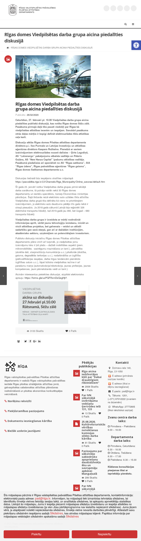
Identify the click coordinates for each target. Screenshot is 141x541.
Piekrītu (36, 534)
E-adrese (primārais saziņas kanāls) (120, 377)
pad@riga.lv (128, 391)
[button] (136, 45)
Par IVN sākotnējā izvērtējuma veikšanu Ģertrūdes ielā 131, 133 (91, 402)
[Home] (8, 47)
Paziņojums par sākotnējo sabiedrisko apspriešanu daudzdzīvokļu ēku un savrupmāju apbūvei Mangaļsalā (92, 462)
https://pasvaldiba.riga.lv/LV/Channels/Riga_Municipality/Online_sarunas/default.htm (60, 181)
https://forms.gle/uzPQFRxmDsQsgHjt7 (46, 278)
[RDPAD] (31, 9)
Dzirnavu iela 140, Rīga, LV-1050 (119, 369)
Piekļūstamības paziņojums (26, 411)
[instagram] (127, 8)
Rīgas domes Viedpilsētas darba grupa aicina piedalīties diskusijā (48, 106)
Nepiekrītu (104, 534)
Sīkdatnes (56, 513)
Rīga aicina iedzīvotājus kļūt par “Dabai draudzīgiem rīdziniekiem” (92, 377)
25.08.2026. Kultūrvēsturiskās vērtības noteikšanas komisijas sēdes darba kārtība (93, 430)
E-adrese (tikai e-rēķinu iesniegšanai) (119, 385)
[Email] (134, 8)
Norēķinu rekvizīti (19, 401)
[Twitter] (106, 8)
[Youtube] (120, 8)
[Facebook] (113, 8)
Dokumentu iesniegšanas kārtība (30, 421)
